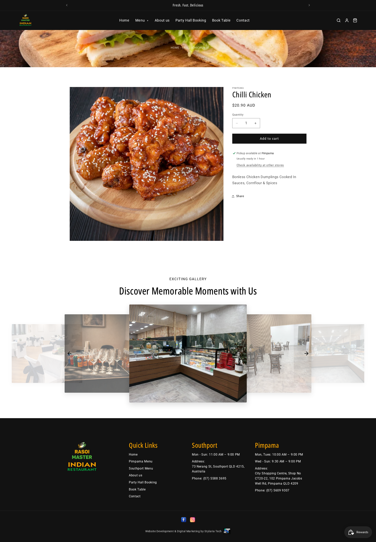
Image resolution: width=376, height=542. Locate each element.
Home (124, 20)
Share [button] (240, 196)
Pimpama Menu (141, 461)
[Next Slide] (306, 353)
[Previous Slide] (69, 353)
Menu (142, 20)
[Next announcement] (309, 5)
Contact (243, 20)
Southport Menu (141, 468)
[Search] (338, 20)
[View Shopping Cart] (355, 20)
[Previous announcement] (66, 5)
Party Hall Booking (190, 20)
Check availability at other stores (260, 165)
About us (162, 20)
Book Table (221, 20)
